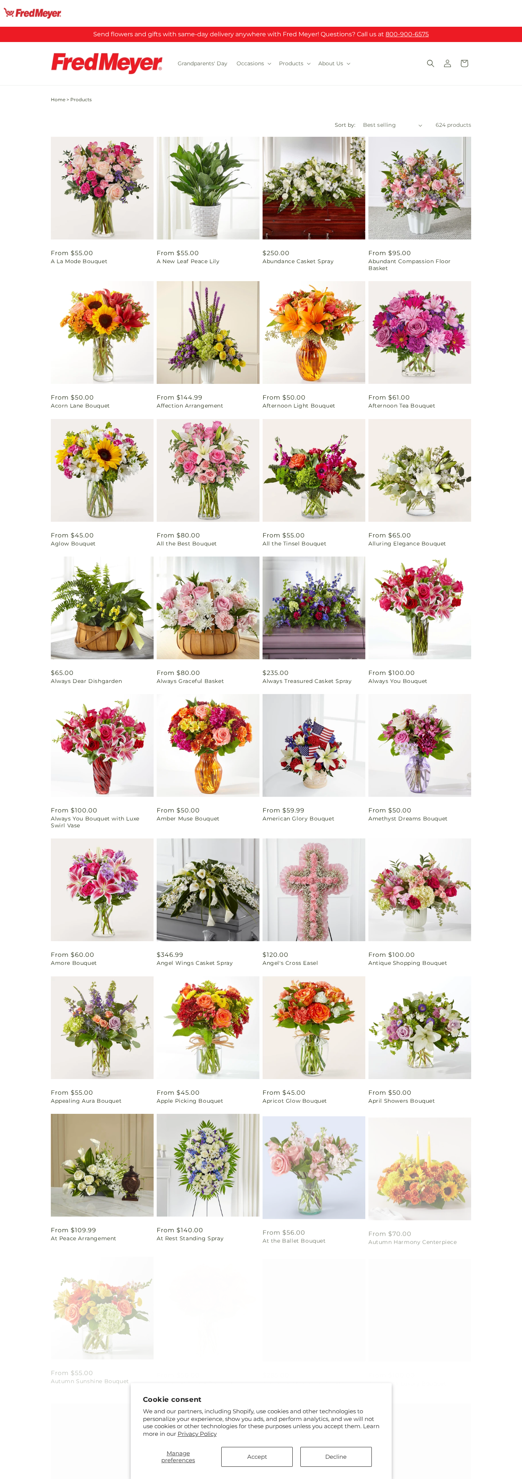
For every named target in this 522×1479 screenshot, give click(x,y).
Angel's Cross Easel (290, 963)
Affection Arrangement (190, 405)
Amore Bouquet (74, 963)
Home (58, 99)
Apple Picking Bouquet (190, 1100)
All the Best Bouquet (187, 543)
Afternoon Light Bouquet (299, 405)
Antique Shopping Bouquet (407, 963)
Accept (257, 1456)
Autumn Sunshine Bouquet (90, 1375)
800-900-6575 (407, 34)
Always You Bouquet (398, 681)
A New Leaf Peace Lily (188, 261)
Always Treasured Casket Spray (307, 681)
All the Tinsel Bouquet (294, 543)
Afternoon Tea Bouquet (402, 405)
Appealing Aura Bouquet (86, 1100)
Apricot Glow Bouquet (295, 1100)
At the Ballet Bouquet (294, 1238)
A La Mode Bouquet (79, 261)
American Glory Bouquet (298, 818)
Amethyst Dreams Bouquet (408, 818)
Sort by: (345, 124)
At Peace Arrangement (84, 1238)
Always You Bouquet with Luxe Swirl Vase (95, 822)
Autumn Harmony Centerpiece (412, 1238)
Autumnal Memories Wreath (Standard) (304, 1379)
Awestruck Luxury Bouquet (407, 1375)
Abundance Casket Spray (298, 261)
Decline (336, 1456)
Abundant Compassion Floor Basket (409, 265)
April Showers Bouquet (401, 1100)
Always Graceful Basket (190, 681)
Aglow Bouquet (73, 543)
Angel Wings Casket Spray (195, 963)
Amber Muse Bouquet (188, 818)
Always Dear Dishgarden (86, 681)
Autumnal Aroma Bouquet (195, 1375)
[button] (253, 63)
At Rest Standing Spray (190, 1238)
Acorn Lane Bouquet (80, 405)
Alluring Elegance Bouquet (407, 543)
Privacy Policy (197, 1433)
